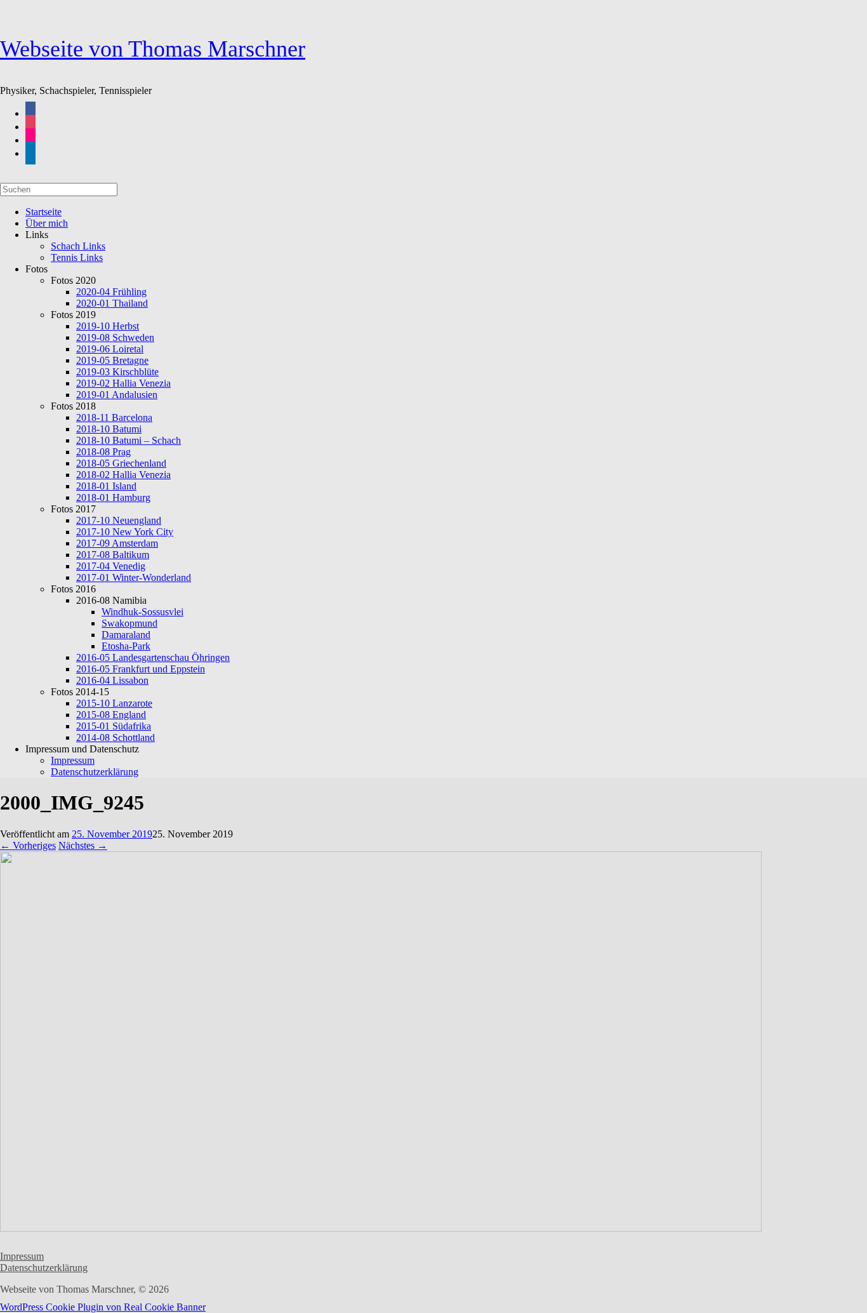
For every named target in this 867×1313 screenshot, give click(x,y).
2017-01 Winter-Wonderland (133, 577)
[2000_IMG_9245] (381, 1228)
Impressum (22, 1256)
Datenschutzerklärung (94, 771)
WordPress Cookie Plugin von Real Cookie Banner (103, 1307)
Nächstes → (82, 845)
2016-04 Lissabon (112, 680)
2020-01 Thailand (112, 303)
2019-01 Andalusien (116, 394)
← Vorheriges (28, 845)
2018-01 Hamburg (113, 497)
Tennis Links (77, 257)
